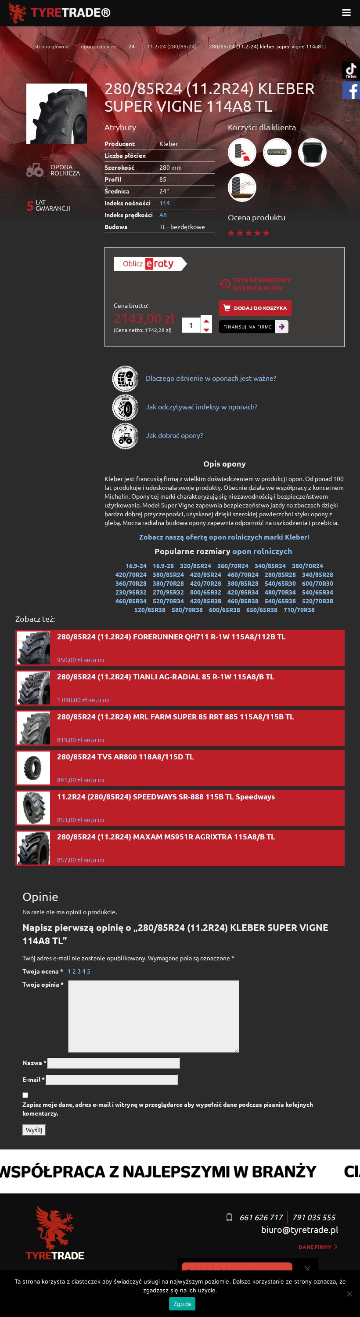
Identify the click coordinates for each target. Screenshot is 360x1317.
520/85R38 (150, 609)
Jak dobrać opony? (173, 434)
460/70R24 (243, 574)
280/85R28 (280, 574)
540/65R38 (280, 601)
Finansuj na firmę (247, 327)
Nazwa (34, 1062)
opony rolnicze (98, 46)
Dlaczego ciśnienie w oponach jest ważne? (210, 377)
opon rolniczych (263, 551)
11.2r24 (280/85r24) (172, 46)
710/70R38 (299, 609)
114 (164, 203)
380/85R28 (243, 583)
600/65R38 (224, 609)
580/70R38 (187, 609)
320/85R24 (195, 565)
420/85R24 (205, 574)
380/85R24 (168, 574)
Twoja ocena (42, 971)
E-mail (33, 1079)
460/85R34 (131, 601)
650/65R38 (261, 609)
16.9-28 (163, 565)
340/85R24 (270, 565)
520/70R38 (317, 601)
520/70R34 (168, 601)
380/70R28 (168, 583)
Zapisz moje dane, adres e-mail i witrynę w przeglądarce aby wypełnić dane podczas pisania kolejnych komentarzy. (167, 1108)
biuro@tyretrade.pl (299, 1229)
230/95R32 (131, 592)
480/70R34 (280, 592)
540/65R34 (317, 592)
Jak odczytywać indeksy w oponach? (200, 406)
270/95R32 (168, 592)
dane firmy (316, 1246)
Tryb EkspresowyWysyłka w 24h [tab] (262, 284)
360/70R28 (131, 583)
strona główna (51, 46)
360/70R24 (232, 565)
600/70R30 (317, 583)
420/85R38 (205, 601)
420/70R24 (131, 574)
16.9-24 (136, 565)
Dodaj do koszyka (260, 307)
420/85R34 (243, 592)
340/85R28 (317, 574)
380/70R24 (307, 565)
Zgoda (182, 1303)
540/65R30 (280, 583)
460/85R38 (243, 601)
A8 (163, 215)
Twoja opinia (43, 984)
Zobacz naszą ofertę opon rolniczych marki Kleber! (224, 536)
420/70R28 (205, 583)
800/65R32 (205, 592)
